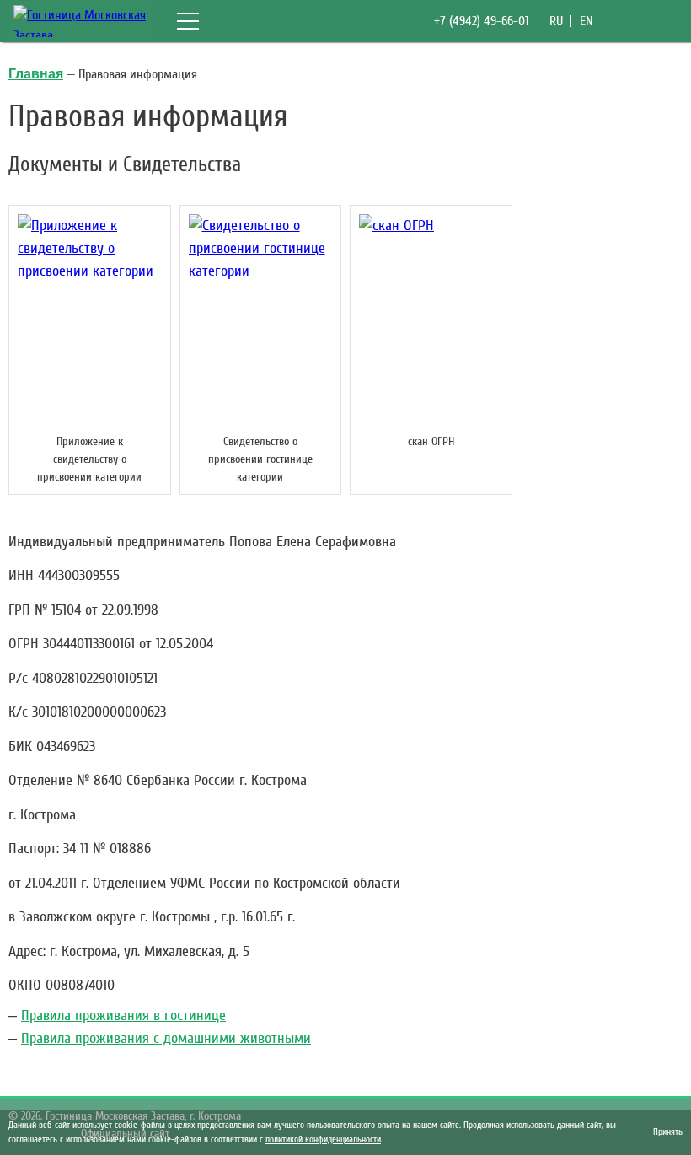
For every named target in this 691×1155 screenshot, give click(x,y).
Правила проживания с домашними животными (166, 1038)
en (586, 21)
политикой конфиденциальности (323, 1139)
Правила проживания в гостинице (123, 1015)
